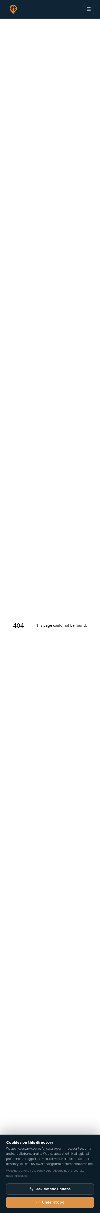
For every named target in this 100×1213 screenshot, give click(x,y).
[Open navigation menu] (89, 9)
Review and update (53, 1188)
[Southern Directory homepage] (13, 9)
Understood (53, 1202)
